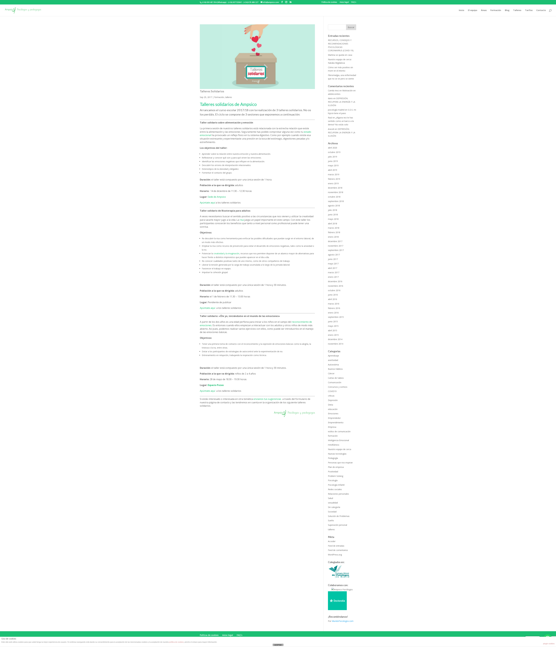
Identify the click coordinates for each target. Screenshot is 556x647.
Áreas (484, 10)
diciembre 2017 (335, 241)
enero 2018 (333, 236)
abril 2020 (332, 147)
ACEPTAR (278, 645)
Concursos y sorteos (337, 387)
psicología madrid (336, 109)
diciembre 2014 (335, 339)
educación (333, 409)
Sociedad (332, 511)
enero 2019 (333, 183)
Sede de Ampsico (217, 196)
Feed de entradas (336, 545)
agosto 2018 (334, 205)
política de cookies (176, 642)
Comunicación (334, 382)
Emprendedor (334, 418)
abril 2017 (332, 268)
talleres (228, 97)
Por (340, 621)
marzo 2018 (333, 227)
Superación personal (337, 525)
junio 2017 (333, 259)
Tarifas (529, 10)
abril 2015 (332, 330)
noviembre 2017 (335, 245)
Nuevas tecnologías (337, 453)
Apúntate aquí (207, 202)
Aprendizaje (333, 355)
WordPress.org (335, 554)
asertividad (333, 360)
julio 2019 (332, 156)
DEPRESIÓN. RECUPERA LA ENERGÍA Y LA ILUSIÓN (341, 102)
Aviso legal (344, 2)
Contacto (541, 10)
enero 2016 (333, 312)
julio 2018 (332, 210)
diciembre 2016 (335, 281)
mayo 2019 (333, 165)
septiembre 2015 (336, 317)
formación (219, 97)
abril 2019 (332, 170)
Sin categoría (334, 507)
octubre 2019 (334, 152)
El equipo (472, 10)
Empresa (332, 427)
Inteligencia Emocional (338, 440)
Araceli (331, 129)
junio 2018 (333, 214)
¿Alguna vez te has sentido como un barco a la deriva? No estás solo (341, 121)
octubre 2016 (334, 290)
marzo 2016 (333, 303)
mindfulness (333, 444)
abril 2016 (332, 299)
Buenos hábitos (335, 369)
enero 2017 (333, 277)
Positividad (333, 471)
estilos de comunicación (339, 431)
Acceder (331, 541)
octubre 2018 (334, 196)
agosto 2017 (334, 254)
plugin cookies (549, 644)
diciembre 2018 (335, 187)
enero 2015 (333, 335)
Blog (507, 10)
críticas (331, 395)
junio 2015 (333, 321)
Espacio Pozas (216, 385)
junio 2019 (333, 161)
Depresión (333, 400)
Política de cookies (329, 2)
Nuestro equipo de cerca (339, 449)
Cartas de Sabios (336, 378)
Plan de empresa (336, 467)
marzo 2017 (333, 272)
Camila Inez (333, 90)
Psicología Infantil (336, 484)
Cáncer (331, 373)
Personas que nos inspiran (340, 462)
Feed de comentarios (338, 550)
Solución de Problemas (339, 516)
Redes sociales (335, 489)
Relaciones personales (338, 493)
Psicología (333, 480)
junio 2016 (333, 294)
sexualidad (333, 502)
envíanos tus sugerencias (267, 399)
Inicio (461, 10)
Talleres (517, 10)
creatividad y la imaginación (226, 253)
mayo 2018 (333, 219)
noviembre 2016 (335, 286)
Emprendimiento (335, 422)
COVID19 (332, 391)
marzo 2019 (333, 174)
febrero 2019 (334, 179)
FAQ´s (353, 2)
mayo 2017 (333, 263)
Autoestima (333, 364)
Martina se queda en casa (340, 55)
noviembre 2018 (335, 192)
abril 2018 (332, 223)
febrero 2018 (334, 232)
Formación (495, 10)
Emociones (333, 413)
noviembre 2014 (335, 343)
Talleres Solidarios (212, 91)
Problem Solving (335, 476)
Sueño (331, 520)
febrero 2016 (334, 308)
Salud (330, 498)
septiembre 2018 (336, 201)
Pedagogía (333, 458)
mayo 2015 (333, 326)
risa (242, 219)
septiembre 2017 (336, 250)
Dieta (330, 404)
